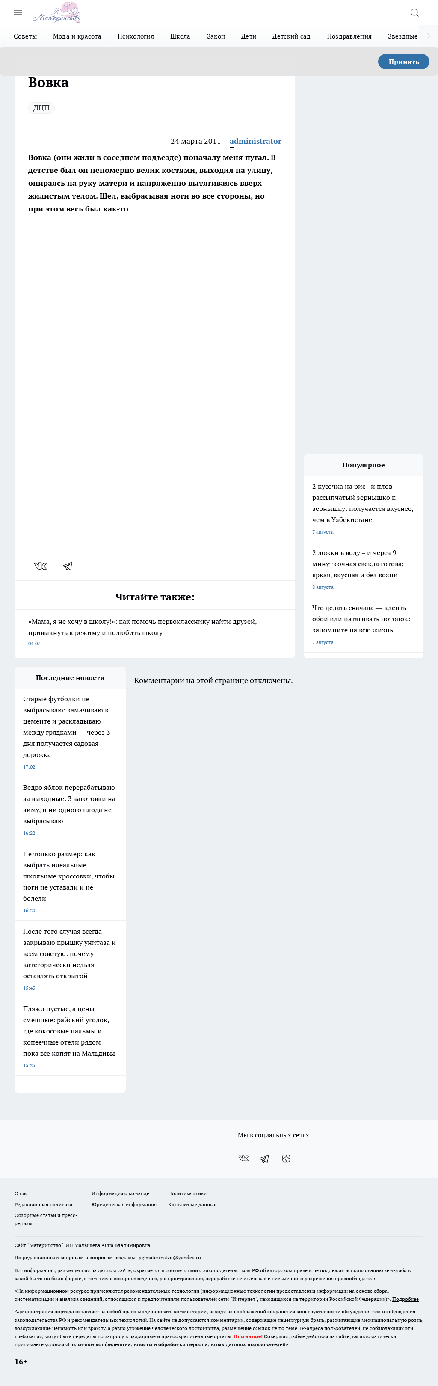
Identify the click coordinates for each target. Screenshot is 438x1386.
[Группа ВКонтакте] (243, 1158)
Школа (180, 36)
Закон (216, 36)
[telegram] (70, 566)
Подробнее (405, 1299)
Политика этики (187, 1193)
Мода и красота (77, 36)
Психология (136, 36)
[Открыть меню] (18, 12)
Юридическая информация (124, 1204)
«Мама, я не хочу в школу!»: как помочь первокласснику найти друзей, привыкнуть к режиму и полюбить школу (142, 632)
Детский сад (291, 36)
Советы (25, 36)
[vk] (41, 566)
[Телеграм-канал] (264, 1158)
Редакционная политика (43, 1204)
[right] (428, 36)
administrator (255, 141)
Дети (248, 36)
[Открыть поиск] (414, 12)
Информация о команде (120, 1193)
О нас (21, 1193)
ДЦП (41, 108)
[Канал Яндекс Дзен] (286, 1158)
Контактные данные (192, 1204)
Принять (404, 61)
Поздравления (349, 36)
